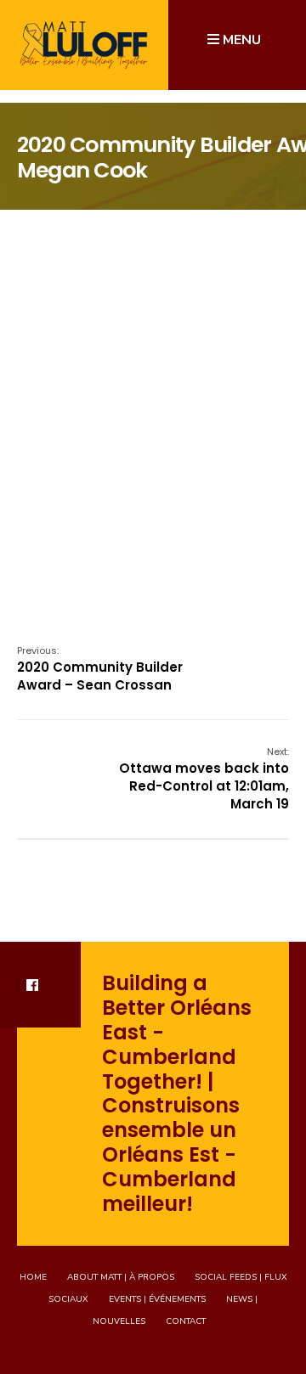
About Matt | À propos (120, 1277)
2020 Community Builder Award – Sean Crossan (100, 669)
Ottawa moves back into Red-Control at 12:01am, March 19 (204, 779)
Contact (186, 1321)
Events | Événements (157, 1299)
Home (33, 1277)
